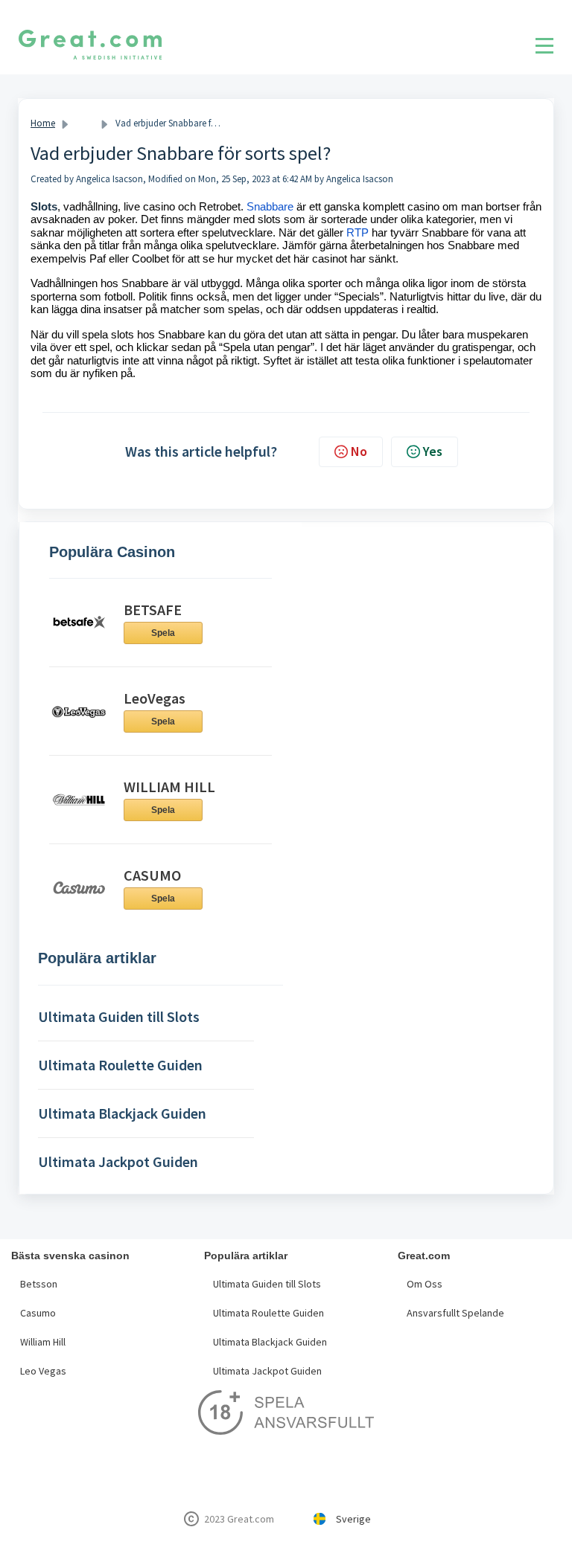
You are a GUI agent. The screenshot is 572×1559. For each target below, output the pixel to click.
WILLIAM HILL (169, 786)
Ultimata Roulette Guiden (268, 1312)
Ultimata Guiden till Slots (267, 1283)
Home (43, 123)
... (85, 123)
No (359, 451)
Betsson (38, 1283)
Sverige (353, 1519)
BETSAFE (153, 609)
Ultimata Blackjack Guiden (270, 1342)
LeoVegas (154, 698)
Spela (163, 633)
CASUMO (152, 875)
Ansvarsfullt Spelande (455, 1312)
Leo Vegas (43, 1371)
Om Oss (424, 1283)
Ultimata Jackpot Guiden (267, 1371)
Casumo (38, 1312)
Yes (432, 451)
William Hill (43, 1342)
